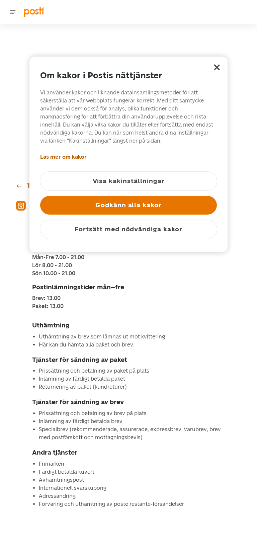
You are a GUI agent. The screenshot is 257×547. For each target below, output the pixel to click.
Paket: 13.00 (48, 306)
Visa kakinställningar (129, 181)
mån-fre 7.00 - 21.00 (58, 257)
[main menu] (12, 12)
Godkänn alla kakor (128, 205)
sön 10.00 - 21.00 (53, 273)
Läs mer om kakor (63, 157)
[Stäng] (216, 67)
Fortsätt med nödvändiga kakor (128, 229)
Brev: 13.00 (46, 298)
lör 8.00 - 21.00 (52, 265)
